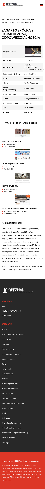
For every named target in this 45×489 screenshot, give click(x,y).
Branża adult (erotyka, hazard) (13, 334)
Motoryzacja (6, 369)
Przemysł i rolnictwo (10, 388)
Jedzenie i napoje (8, 359)
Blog (4, 307)
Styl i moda (6, 418)
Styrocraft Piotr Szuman (11, 141)
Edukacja (5, 344)
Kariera (4, 364)
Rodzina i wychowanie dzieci (13, 403)
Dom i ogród (28, 60)
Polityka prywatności (11, 311)
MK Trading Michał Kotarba (13, 164)
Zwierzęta (6, 442)
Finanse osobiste (8, 349)
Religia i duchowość (9, 398)
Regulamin (6, 315)
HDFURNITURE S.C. (10, 186)
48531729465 (29, 94)
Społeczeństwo (7, 408)
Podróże (5, 379)
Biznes (4, 329)
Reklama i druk (7, 393)
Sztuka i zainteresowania (11, 423)
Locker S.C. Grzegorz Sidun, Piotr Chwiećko (19, 208)
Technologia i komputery (11, 428)
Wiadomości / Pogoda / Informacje (15, 433)
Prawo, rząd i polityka (10, 384)
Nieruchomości (7, 374)
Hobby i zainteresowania (11, 354)
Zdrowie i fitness (8, 438)
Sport (4, 413)
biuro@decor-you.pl (31, 99)
